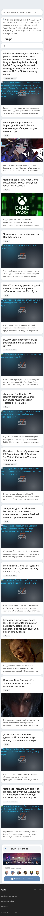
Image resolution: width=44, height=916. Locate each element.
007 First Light (27, 12)
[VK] (34, 889)
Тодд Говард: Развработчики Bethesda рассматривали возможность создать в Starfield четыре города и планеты (21, 513)
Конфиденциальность (9, 896)
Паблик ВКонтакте (19, 848)
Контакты (4, 906)
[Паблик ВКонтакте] (7, 849)
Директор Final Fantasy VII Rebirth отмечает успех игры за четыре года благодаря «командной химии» (19, 398)
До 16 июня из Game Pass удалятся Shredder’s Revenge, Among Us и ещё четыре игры (19, 737)
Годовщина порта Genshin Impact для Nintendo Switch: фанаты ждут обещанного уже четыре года (20, 127)
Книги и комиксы (11, 802)
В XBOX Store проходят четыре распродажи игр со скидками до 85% (20, 342)
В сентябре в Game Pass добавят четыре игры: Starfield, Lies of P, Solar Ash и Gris (21, 568)
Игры (6, 135)
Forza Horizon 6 (12, 12)
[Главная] (4, 45)
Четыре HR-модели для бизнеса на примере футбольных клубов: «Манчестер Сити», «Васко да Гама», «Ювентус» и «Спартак (21, 793)
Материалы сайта (7, 901)
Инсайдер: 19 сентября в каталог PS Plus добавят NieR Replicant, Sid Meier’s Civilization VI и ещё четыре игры (21, 455)
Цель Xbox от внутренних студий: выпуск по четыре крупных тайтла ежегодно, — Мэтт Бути (21, 288)
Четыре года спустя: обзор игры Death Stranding (21, 235)
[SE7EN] (3, 889)
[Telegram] (40, 889)
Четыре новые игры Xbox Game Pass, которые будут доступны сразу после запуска (20, 182)
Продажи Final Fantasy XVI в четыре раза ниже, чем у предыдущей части (18, 683)
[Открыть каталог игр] (39, 12)
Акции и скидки (10, 78)
